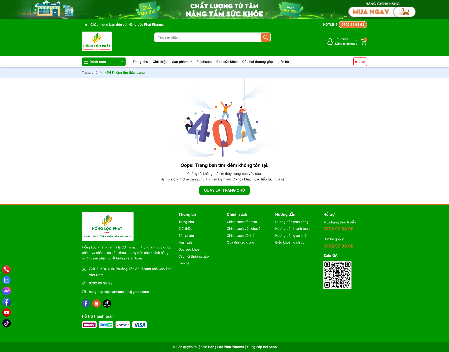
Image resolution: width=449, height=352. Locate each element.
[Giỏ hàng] (364, 41)
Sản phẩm (180, 62)
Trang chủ (140, 62)
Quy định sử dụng (240, 242)
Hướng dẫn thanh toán (292, 228)
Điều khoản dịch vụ (289, 242)
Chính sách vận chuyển (244, 228)
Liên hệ (283, 62)
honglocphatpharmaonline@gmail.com (119, 292)
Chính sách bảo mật (242, 222)
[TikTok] (6, 323)
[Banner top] (224, 9)
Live (362, 62)
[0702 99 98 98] (345, 24)
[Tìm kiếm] (265, 37)
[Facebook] (86, 303)
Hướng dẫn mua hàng (291, 222)
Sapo (273, 347)
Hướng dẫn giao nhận (291, 235)
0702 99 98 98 (100, 283)
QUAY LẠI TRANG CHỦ (224, 190)
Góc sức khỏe (227, 62)
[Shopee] (96, 303)
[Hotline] (6, 269)
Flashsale (204, 62)
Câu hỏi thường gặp (257, 62)
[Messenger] (6, 291)
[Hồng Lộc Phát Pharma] (97, 41)
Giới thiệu (160, 62)
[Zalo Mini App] (337, 275)
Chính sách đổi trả (240, 235)
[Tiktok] (107, 303)
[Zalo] (6, 280)
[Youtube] (6, 312)
